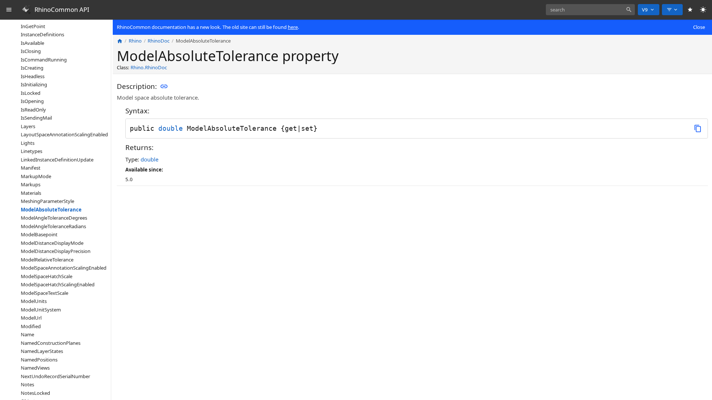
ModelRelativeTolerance (47, 259)
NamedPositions (39, 359)
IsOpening (32, 101)
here (293, 27)
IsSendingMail (36, 117)
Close (699, 27)
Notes (27, 384)
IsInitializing (34, 84)
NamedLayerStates (42, 351)
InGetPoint (33, 26)
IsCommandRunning (44, 59)
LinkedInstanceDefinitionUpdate (57, 159)
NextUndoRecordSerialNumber (55, 376)
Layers (28, 126)
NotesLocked (35, 393)
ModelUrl (31, 317)
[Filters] (672, 9)
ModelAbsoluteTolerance (51, 209)
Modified (31, 326)
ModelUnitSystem (41, 309)
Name (27, 334)
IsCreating (32, 67)
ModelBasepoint (39, 234)
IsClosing (31, 51)
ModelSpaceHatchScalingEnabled (58, 284)
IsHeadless (32, 76)
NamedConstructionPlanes (50, 343)
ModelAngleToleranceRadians (53, 226)
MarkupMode (36, 176)
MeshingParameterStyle (47, 201)
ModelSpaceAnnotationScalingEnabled (63, 267)
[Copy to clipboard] (697, 128)
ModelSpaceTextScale (44, 293)
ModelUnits (34, 301)
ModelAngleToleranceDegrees (54, 217)
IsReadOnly (33, 109)
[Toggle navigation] (9, 10)
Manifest (30, 167)
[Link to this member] (163, 86)
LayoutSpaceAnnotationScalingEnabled (64, 134)
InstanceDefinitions (42, 34)
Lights (27, 143)
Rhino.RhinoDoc (149, 67)
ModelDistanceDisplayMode (52, 243)
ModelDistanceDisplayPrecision (55, 251)
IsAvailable (32, 43)
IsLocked (30, 93)
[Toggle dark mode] (703, 10)
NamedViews (35, 367)
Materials (31, 193)
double (170, 128)
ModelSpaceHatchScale (46, 276)
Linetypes (31, 151)
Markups (30, 184)
